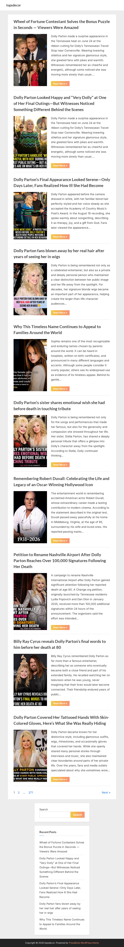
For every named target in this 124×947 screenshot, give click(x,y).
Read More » (61, 84)
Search (43, 809)
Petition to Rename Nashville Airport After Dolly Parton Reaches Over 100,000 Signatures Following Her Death (60, 560)
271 (31, 792)
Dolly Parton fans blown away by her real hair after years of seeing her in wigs (60, 908)
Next (105, 792)
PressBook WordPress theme (84, 943)
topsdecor (13, 5)
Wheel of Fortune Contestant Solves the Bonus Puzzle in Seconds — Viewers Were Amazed (61, 847)
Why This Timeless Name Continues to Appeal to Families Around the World (61, 924)
